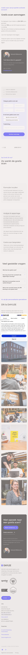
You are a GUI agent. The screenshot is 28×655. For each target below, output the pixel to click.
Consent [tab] (5, 318)
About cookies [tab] (14, 318)
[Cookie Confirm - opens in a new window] (22, 315)
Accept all (14, 335)
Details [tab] (23, 318)
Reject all (14, 339)
